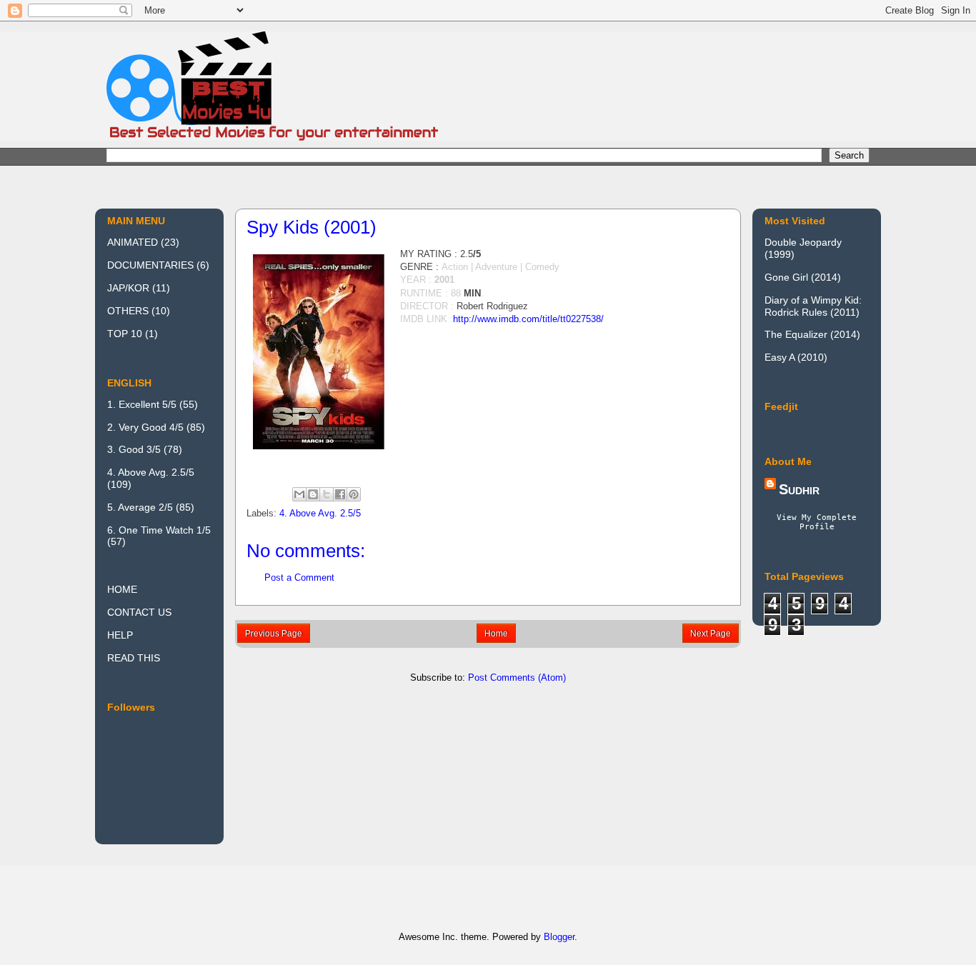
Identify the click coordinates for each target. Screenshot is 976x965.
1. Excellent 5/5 (141, 404)
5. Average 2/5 (140, 507)
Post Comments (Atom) (517, 677)
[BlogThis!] (313, 494)
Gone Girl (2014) (803, 277)
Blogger (559, 936)
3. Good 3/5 (134, 449)
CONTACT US (139, 612)
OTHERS (128, 310)
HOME (122, 589)
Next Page (710, 634)
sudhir (799, 489)
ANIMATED (132, 242)
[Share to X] (326, 494)
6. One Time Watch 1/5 (159, 530)
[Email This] (299, 494)
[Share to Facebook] (340, 494)
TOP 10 (124, 333)
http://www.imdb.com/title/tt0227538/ (528, 319)
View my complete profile (817, 522)
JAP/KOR (128, 288)
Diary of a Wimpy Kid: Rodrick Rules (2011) (813, 306)
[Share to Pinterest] (354, 494)
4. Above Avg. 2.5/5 (320, 513)
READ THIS (133, 658)
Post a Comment (299, 577)
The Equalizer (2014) (812, 334)
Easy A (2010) (796, 357)
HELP (120, 635)
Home (496, 634)
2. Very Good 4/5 (145, 427)
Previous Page (273, 634)
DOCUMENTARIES (150, 265)
